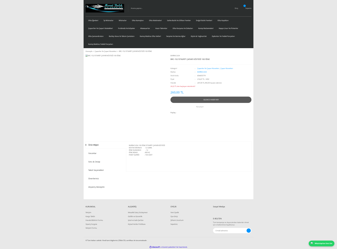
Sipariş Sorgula (91, 224)
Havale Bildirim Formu (94, 220)
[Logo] (105, 8)
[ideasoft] (154, 247)
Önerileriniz (93, 178)
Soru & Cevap (94, 161)
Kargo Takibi (90, 216)
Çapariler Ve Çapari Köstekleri (208, 68)
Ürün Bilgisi (93, 145)
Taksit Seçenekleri (96, 170)
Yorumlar (92, 153)
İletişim (88, 212)
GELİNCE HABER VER (211, 100)
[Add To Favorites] (171, 107)
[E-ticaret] (168, 247)
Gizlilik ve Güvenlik (135, 216)
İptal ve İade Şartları (135, 220)
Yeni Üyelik (174, 212)
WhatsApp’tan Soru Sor (323, 243)
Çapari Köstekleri (226, 68)
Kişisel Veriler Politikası (136, 224)
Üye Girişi (174, 216)
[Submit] (249, 230)
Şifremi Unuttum (177, 220)
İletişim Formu (91, 228)
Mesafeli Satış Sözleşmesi (137, 212)
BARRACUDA (175, 55)
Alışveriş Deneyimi (96, 187)
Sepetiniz (174, 224)
